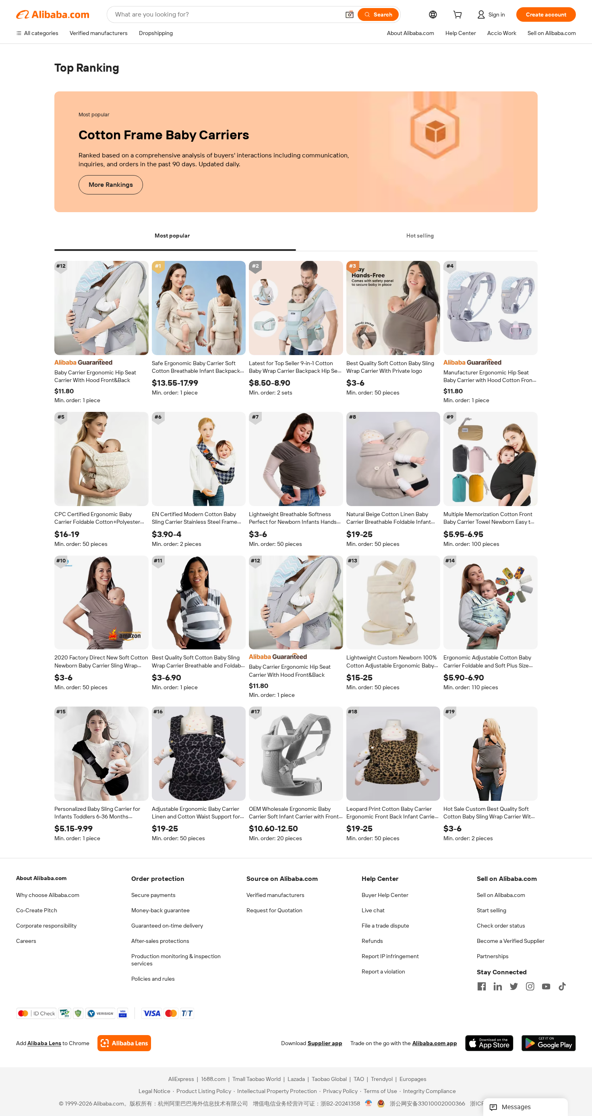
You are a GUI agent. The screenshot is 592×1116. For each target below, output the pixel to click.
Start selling (491, 910)
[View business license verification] (369, 1104)
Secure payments (153, 895)
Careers (26, 941)
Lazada (296, 1079)
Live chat (373, 910)
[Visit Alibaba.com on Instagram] (530, 986)
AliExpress (181, 1079)
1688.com (213, 1079)
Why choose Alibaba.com (47, 895)
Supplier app (325, 1043)
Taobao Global (329, 1079)
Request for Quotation (274, 910)
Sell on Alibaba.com (501, 895)
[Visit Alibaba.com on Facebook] (481, 986)
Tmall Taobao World (256, 1079)
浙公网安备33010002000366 (427, 1104)
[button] (349, 14)
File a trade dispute (385, 925)
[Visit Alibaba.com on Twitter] (514, 986)
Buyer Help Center (385, 895)
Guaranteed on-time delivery (167, 925)
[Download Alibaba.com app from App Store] (489, 1043)
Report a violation (383, 971)
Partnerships (493, 956)
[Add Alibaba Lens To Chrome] (124, 1043)
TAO (359, 1079)
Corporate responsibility (46, 925)
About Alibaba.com (41, 878)
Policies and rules (153, 978)
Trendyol (382, 1079)
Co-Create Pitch (36, 910)
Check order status (501, 925)
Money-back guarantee (160, 910)
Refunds (372, 941)
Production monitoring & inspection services (176, 960)
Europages (412, 1079)
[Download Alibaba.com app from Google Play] (549, 1043)
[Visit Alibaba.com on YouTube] (546, 986)
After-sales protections (160, 941)
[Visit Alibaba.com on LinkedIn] (498, 986)
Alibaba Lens (44, 1043)
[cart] (459, 15)
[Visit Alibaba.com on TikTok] (562, 986)
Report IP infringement (390, 956)
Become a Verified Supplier (510, 941)
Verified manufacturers (275, 895)
